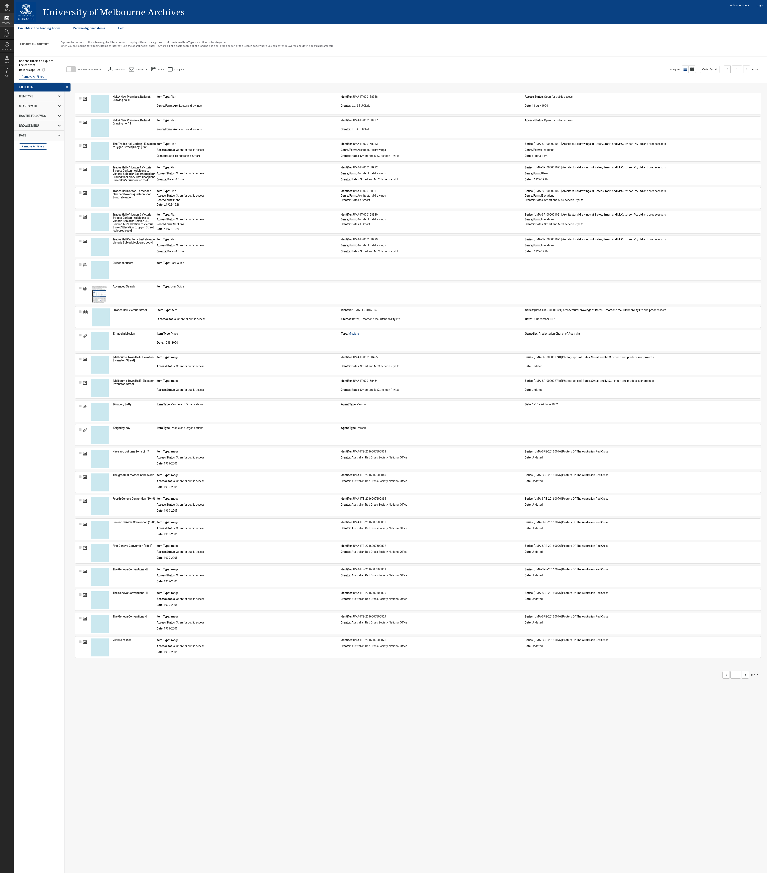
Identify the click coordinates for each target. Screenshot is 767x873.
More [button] (6, 76)
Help (121, 28)
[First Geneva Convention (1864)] (100, 553)
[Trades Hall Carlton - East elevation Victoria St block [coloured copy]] (100, 247)
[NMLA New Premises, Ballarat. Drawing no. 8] (100, 104)
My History (7, 49)
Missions (354, 333)
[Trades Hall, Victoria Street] (101, 317)
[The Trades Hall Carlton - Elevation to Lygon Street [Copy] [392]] (100, 151)
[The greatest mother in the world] (100, 482)
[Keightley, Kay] (100, 435)
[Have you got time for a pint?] (100, 459)
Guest (745, 5)
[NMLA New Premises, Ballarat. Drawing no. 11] (100, 128)
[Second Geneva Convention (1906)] (100, 530)
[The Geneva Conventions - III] (100, 577)
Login (7, 62)
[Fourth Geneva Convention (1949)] (100, 506)
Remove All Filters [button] (33, 76)
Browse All (7, 23)
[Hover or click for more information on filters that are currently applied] (43, 70)
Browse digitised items (89, 28)
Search (7, 36)
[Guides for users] (100, 270)
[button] (138, 69)
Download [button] (116, 69)
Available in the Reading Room (39, 28)
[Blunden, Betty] (100, 412)
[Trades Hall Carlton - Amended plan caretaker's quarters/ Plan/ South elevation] (100, 198)
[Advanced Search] (100, 294)
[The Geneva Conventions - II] (100, 600)
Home (7, 10)
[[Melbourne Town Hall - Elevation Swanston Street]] (100, 365)
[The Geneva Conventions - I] (100, 624)
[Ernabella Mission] (100, 341)
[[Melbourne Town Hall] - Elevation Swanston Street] (100, 388)
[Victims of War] (100, 647)
